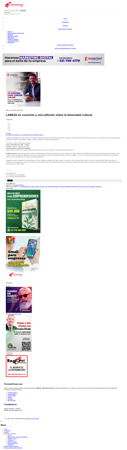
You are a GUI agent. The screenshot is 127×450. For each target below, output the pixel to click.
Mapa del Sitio (12, 400)
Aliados (10, 397)
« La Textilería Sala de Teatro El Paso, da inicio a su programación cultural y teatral (41, 186)
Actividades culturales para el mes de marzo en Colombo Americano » (83, 186)
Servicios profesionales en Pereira (65, 48)
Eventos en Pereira (18, 185)
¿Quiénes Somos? (12, 392)
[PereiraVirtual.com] (13, 7)
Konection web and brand (32, 418)
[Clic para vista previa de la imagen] (24, 135)
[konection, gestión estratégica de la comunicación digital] (53, 65)
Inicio (65, 18)
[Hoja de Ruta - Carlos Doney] (23, 232)
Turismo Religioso (13, 41)
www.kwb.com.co (16, 314)
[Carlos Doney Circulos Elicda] (19, 351)
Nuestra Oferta (12, 395)
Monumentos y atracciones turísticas (17, 437)
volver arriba (9, 188)
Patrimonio (11, 42)
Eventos (65, 25)
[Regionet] (16, 376)
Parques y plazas (13, 39)
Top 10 (10, 31)
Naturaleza (11, 38)
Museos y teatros (13, 36)
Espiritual (10, 399)
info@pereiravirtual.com (15, 410)
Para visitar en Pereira (65, 29)
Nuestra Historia (12, 394)
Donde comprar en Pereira (65, 45)
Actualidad (65, 22)
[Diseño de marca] (19, 312)
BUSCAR (23, 10)
